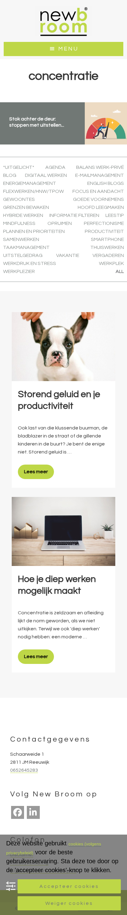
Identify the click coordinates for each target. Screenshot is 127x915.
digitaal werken (46, 175)
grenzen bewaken (26, 207)
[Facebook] (17, 812)
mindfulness (19, 223)
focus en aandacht (98, 191)
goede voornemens (98, 199)
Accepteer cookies (69, 886)
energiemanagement (29, 183)
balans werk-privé (100, 167)
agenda (55, 167)
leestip (114, 215)
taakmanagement (26, 247)
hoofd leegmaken (101, 207)
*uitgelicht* (18, 167)
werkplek (111, 263)
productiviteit (104, 231)
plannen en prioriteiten (34, 231)
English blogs (105, 183)
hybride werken (23, 215)
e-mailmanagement (99, 175)
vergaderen (108, 255)
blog (9, 175)
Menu (68, 49)
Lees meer (36, 471)
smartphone (107, 239)
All (120, 271)
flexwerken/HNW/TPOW (33, 191)
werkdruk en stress (29, 263)
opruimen (59, 223)
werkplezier (19, 271)
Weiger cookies (69, 903)
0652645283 (24, 770)
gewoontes (19, 199)
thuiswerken (107, 247)
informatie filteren (74, 215)
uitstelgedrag (23, 255)
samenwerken (21, 239)
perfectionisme (104, 223)
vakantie (67, 255)
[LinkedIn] (33, 812)
